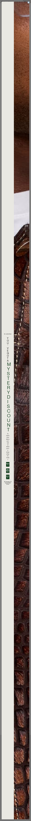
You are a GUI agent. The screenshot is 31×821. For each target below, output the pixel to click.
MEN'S (7, 464)
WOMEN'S (7, 470)
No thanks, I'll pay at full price (7, 483)
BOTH (7, 477)
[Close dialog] (28, 2)
